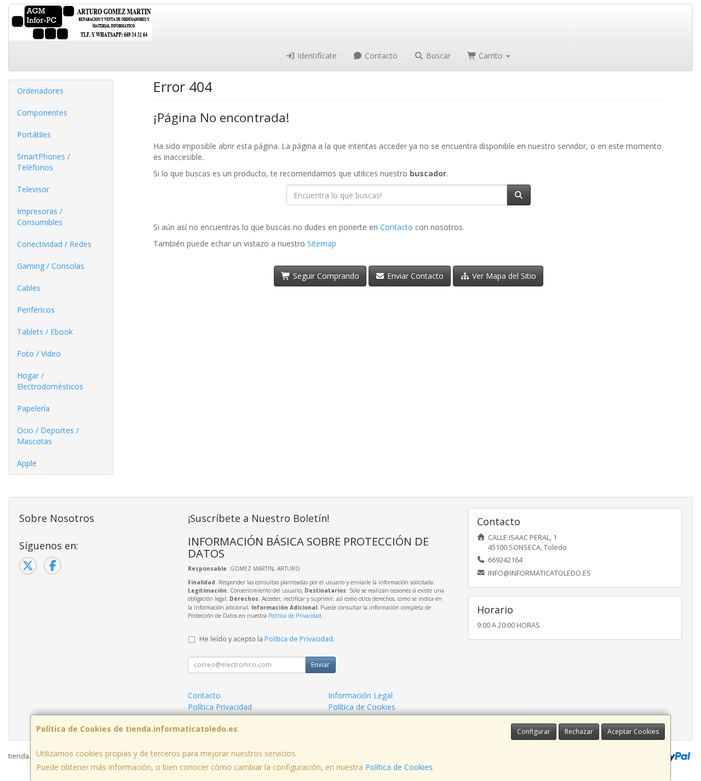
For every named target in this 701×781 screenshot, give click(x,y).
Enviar (320, 664)
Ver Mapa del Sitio (503, 276)
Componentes (42, 112)
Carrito (490, 55)
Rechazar (579, 731)
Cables (29, 288)
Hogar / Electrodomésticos (50, 381)
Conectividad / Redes (54, 244)
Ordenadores (40, 90)
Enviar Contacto (414, 276)
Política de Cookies (399, 767)
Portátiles (34, 134)
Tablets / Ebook (45, 331)
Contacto (380, 55)
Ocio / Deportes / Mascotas (48, 435)
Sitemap (321, 243)
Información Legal (360, 695)
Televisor (33, 189)
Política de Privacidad (294, 615)
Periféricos (36, 310)
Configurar (533, 731)
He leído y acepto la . (267, 639)
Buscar (437, 55)
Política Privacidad (220, 707)
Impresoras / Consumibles (39, 216)
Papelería (33, 408)
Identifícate (316, 55)
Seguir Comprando (325, 276)
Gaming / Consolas (50, 266)
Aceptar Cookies (633, 731)
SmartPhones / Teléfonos (43, 162)
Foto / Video (39, 353)
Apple (27, 463)
